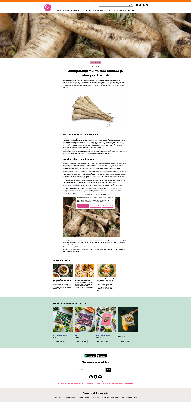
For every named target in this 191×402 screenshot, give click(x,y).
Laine (122, 397)
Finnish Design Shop (71, 397)
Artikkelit (66, 10)
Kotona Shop (105, 397)
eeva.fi (61, 397)
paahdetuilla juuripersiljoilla (70, 185)
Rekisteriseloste (128, 383)
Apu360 (55, 397)
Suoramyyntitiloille (107, 10)
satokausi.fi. (92, 247)
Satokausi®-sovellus (91, 10)
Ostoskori (131, 10)
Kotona (87, 397)
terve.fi (136, 397)
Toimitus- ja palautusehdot (76, 383)
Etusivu (58, 10)
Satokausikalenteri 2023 (119, 240)
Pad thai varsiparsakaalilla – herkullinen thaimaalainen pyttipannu (106, 280)
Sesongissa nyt (76, 10)
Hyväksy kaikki (83, 206)
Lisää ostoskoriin (59, 341)
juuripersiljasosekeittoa (69, 184)
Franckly (81, 397)
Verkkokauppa (121, 10)
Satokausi (129, 397)
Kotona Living (95, 397)
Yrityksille (97, 383)
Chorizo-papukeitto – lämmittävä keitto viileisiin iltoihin (62, 280)
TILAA (109, 369)
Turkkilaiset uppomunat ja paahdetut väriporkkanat (83, 279)
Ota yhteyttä (62, 383)
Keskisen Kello (115, 397)
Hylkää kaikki (95, 206)
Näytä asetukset (108, 206)
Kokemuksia (89, 383)
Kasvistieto (95, 62)
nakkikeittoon (121, 192)
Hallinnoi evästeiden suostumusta (112, 383)
